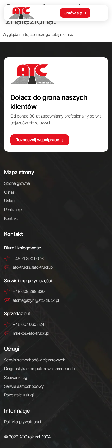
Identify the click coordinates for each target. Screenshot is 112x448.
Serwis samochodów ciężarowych (34, 360)
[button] (99, 12)
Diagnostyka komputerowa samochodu (39, 368)
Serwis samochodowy (24, 386)
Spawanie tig (15, 377)
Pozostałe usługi (19, 394)
